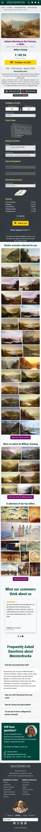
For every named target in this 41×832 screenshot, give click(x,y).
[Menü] (2, 3)
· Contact (5, 782)
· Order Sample (26, 794)
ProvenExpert (17, 628)
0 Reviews (24, 95)
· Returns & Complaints (9, 794)
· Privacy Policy (7, 789)
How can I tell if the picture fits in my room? (18, 696)
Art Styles (9, 7)
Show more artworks (20, 579)
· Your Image (25, 782)
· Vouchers (25, 792)
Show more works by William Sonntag (20, 497)
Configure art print (22, 62)
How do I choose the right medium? (18, 705)
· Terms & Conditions (8, 787)
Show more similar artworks (20, 437)
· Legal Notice (7, 785)
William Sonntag (32, 7)
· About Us (6, 797)
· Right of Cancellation (9, 792)
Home (3, 7)
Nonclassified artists (20, 7)
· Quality (24, 787)
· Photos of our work (27, 789)
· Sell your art (25, 785)
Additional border (9, 113)
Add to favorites (30, 91)
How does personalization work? (17, 665)
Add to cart (21, 223)
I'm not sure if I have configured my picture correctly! (18, 713)
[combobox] (20, 115)
